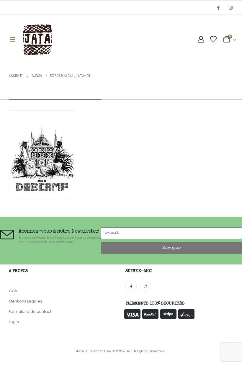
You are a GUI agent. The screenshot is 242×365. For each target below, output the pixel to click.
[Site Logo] (37, 40)
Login (14, 322)
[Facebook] (218, 7)
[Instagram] (230, 7)
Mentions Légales (25, 301)
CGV (13, 291)
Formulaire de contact (30, 311)
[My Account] (201, 40)
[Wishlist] (213, 40)
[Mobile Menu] (12, 39)
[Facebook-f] (131, 286)
